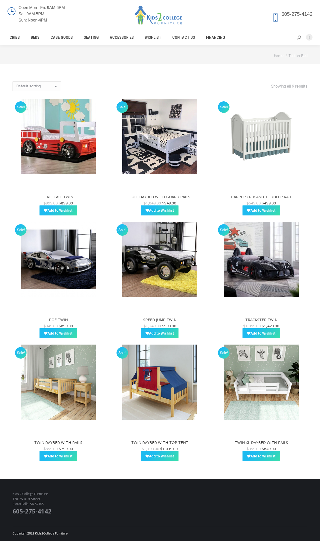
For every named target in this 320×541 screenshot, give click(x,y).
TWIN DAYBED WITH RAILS (58, 442)
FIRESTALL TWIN (58, 196)
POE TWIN (58, 319)
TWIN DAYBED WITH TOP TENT (159, 442)
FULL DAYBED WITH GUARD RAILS (160, 196)
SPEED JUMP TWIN (159, 319)
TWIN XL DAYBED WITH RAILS (261, 442)
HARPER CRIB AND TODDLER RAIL (261, 196)
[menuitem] (15, 38)
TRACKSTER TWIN (261, 319)
